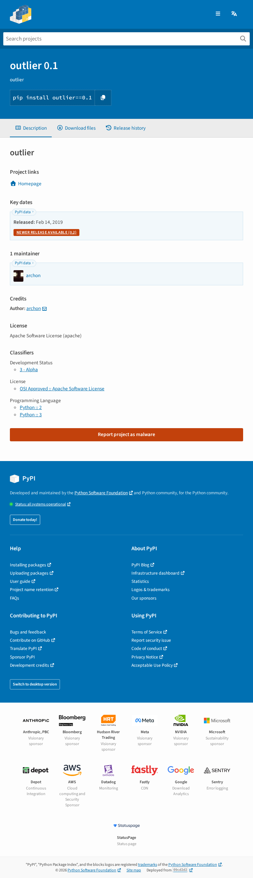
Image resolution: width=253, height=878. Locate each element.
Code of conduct (146, 648)
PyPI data (23, 212)
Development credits (29, 665)
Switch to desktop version (35, 684)
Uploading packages (29, 573)
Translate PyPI (23, 648)
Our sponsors (143, 598)
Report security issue (151, 640)
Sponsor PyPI (22, 657)
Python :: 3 (31, 414)
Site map (133, 870)
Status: (40, 504)
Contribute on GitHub (30, 640)
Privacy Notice (144, 657)
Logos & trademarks (150, 589)
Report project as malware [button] (126, 434)
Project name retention (31, 589)
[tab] (31, 128)
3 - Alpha (29, 369)
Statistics (140, 581)
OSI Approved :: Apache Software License (62, 388)
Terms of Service (146, 632)
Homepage (30, 183)
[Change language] (234, 14)
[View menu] (218, 14)
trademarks (147, 864)
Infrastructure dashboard (155, 573)
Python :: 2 (31, 407)
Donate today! (25, 520)
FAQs (14, 598)
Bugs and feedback (28, 632)
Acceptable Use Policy (152, 665)
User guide (20, 581)
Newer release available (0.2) (46, 232)
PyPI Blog (140, 565)
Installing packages (28, 565)
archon (33, 308)
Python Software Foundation (101, 493)
